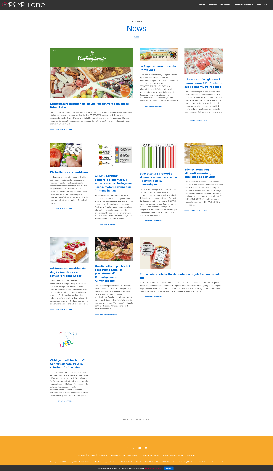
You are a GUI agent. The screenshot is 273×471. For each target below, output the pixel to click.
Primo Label (195, 462)
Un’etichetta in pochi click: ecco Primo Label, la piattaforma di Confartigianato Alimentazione (113, 273)
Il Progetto (91, 455)
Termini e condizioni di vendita (172, 455)
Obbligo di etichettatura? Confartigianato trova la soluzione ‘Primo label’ (67, 364)
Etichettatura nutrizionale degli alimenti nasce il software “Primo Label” (68, 272)
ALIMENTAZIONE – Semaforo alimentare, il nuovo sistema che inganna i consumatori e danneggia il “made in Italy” (114, 183)
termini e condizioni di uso (153, 468)
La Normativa (116, 455)
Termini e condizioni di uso (150, 455)
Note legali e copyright (131, 455)
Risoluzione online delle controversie (212, 462)
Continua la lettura (63, 129)
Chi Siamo (81, 455)
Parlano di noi (190, 455)
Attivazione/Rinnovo (244, 5)
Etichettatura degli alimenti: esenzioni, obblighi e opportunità (200, 173)
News (54, 51)
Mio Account (226, 5)
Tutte (136, 37)
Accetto (168, 468)
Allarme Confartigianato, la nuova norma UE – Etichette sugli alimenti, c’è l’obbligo (203, 83)
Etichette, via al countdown (69, 172)
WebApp (202, 5)
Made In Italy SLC (184, 462)
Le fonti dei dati (103, 455)
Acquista (213, 5)
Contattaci (262, 5)
